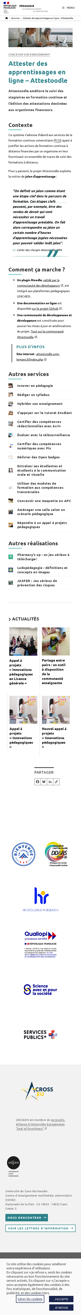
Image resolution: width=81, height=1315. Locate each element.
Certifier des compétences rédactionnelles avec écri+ (39, 423)
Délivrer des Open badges (38, 457)
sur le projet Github (45, 308)
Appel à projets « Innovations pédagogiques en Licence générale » (21, 671)
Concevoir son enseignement (29, 54)
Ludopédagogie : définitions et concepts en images (42, 569)
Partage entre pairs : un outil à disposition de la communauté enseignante (53, 671)
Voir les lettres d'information (38, 1228)
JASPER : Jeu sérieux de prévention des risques (37, 583)
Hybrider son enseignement (40, 403)
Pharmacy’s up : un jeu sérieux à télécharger (43, 556)
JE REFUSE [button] (61, 1307)
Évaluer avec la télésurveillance (43, 435)
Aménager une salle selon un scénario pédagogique (41, 511)
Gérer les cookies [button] (30, 1299)
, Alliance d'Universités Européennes (40, 1124)
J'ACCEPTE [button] (61, 1299)
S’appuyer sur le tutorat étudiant (44, 413)
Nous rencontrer (24, 1217)
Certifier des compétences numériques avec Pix (39, 446)
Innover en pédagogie (35, 385)
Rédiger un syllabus (33, 394)
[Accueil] (6, 18)
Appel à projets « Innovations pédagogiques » (22, 737)
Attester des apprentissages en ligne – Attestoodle (48, 18)
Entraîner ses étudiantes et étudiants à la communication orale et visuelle (41, 470)
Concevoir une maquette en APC (44, 501)
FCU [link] (57, 140)
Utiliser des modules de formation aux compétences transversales (40, 487)
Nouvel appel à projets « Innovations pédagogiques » (54, 737)
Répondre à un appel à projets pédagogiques (42, 524)
